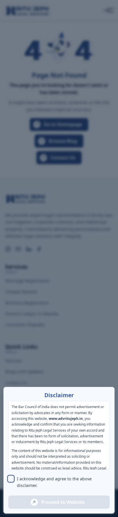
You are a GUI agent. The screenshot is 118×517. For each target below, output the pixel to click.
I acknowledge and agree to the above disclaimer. (54, 482)
